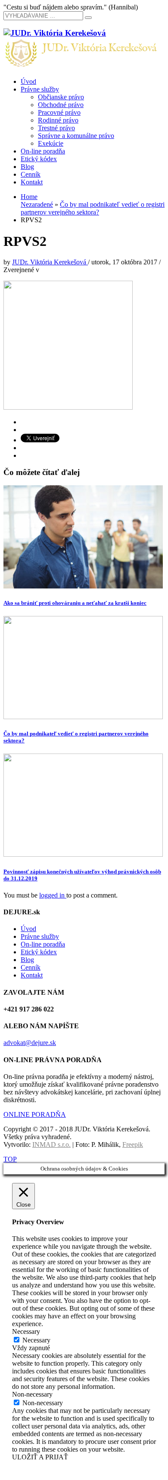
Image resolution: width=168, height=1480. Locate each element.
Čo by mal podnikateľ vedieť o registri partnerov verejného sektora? (93, 208)
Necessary (36, 1340)
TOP (10, 1159)
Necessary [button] (26, 1331)
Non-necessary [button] (32, 1394)
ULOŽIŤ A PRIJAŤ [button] (40, 1457)
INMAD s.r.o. (51, 1144)
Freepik (132, 1144)
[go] (88, 17)
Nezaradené (37, 204)
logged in (52, 895)
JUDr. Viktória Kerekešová (50, 262)
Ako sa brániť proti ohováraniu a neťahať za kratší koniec (74, 603)
